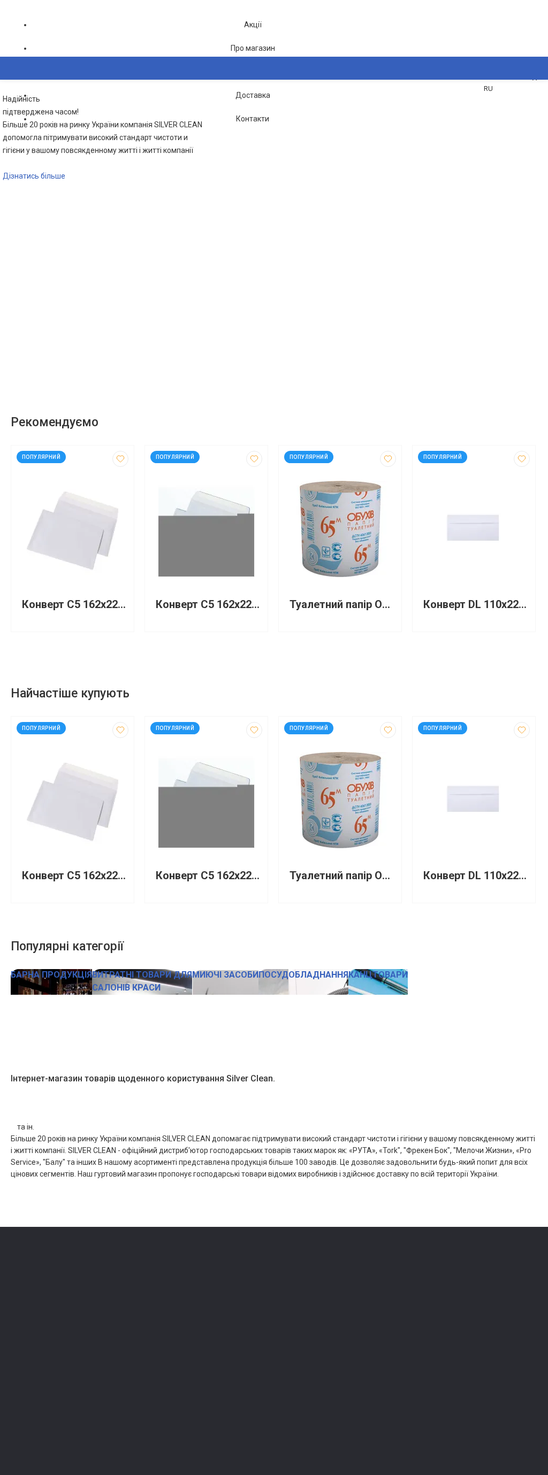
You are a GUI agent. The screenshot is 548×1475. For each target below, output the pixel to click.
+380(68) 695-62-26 (53, 1293)
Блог (287, 1321)
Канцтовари (165, 1426)
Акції (253, 24)
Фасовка (159, 1336)
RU (488, 88)
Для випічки (165, 1366)
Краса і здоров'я (172, 1381)
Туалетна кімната (173, 1291)
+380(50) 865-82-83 (53, 1278)
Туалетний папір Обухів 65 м (343, 604)
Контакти (252, 118)
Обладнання (165, 1411)
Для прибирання (172, 1321)
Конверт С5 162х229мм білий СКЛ (209, 604)
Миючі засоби (168, 1306)
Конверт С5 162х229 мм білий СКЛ (75, 604)
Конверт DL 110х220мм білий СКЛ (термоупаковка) (476, 604)
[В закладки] (120, 459)
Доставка (252, 95)
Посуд (155, 1351)
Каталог (35, 120)
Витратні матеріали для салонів (197, 1396)
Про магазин (253, 48)
